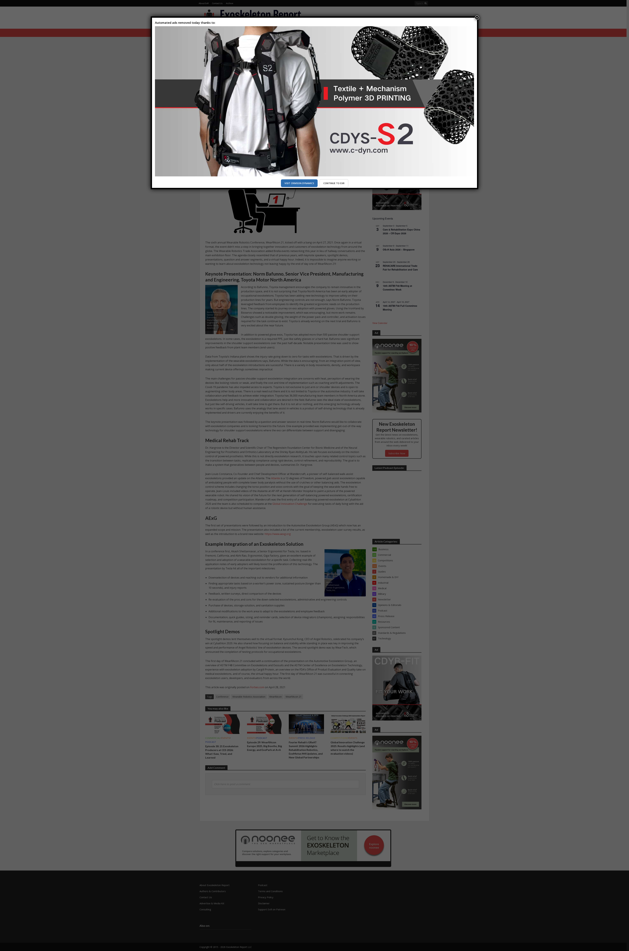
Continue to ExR (333, 183)
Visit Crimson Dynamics (299, 183)
